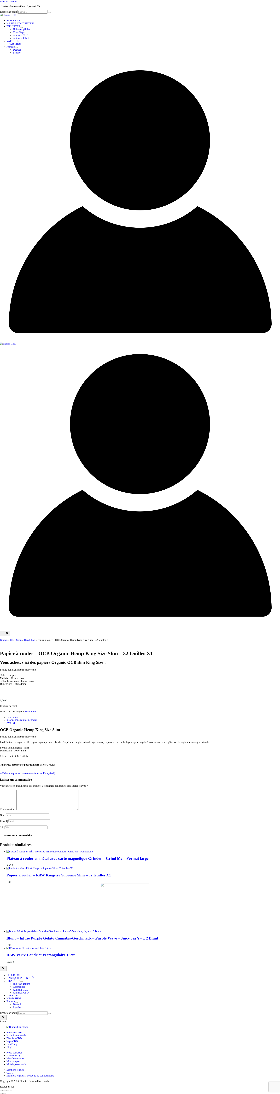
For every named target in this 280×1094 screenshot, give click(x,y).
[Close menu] (3, 968)
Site (2, 827)
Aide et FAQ (13, 1055)
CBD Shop (16, 640)
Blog (9, 1047)
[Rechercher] (49, 12)
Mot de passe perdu (16, 1064)
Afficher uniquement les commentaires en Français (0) (27, 773)
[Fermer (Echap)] (11, 1090)
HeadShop (29, 640)
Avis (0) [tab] (10, 722)
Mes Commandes (15, 1058)
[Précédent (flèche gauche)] (1, 1093)
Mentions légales (15, 1069)
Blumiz (3, 640)
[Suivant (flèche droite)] (4, 1093)
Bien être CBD (14, 1038)
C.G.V (9, 1072)
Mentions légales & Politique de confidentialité (30, 1075)
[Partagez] (7, 1090)
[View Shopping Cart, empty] (140, 59)
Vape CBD (12, 1041)
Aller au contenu (8, 1)
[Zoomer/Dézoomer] (1, 1090)
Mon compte (12, 1061)
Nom (2, 815)
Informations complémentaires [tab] (21, 720)
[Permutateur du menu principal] (5, 633)
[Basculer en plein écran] (4, 1090)
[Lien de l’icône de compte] (140, 340)
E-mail (3, 821)
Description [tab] (12, 717)
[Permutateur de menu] (21, 27)
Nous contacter (14, 1052)
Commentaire (8, 809)
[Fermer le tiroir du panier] (3, 1017)
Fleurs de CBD (14, 1032)
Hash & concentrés (16, 1035)
